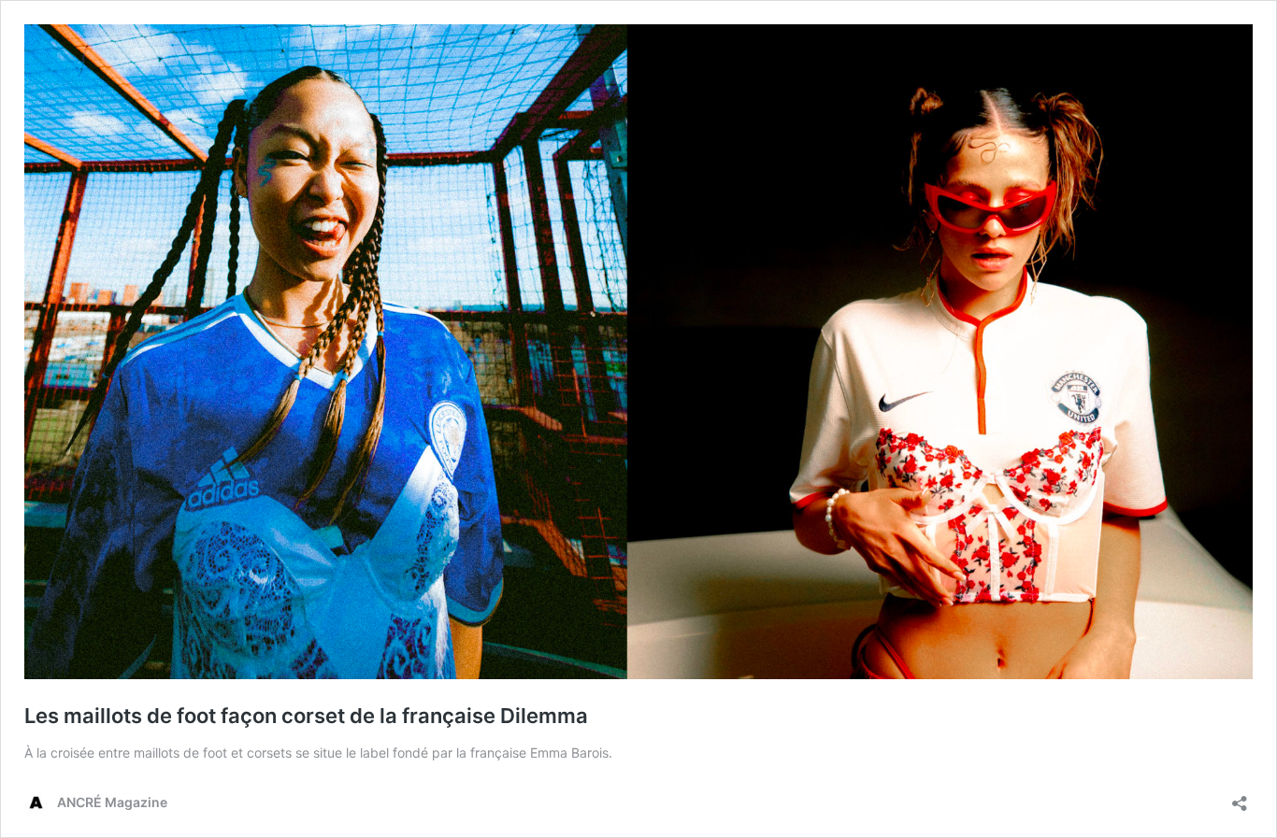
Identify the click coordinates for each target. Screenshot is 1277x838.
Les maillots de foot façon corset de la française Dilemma (306, 715)
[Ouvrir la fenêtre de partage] (1240, 797)
